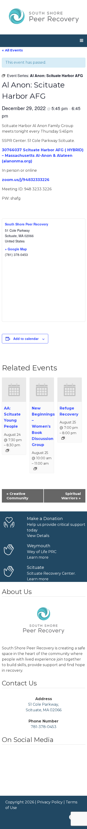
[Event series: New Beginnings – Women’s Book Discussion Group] (35, 468)
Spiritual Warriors (71, 495)
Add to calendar (26, 338)
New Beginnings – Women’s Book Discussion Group (43, 426)
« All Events (12, 50)
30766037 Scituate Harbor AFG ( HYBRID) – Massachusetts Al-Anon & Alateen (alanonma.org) (43, 155)
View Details (38, 536)
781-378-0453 (43, 727)
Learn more (37, 557)
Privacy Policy (50, 802)
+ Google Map (16, 249)
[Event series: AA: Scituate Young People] (7, 450)
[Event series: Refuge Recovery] (63, 438)
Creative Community (17, 495)
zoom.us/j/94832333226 (25, 180)
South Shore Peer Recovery (26, 224)
